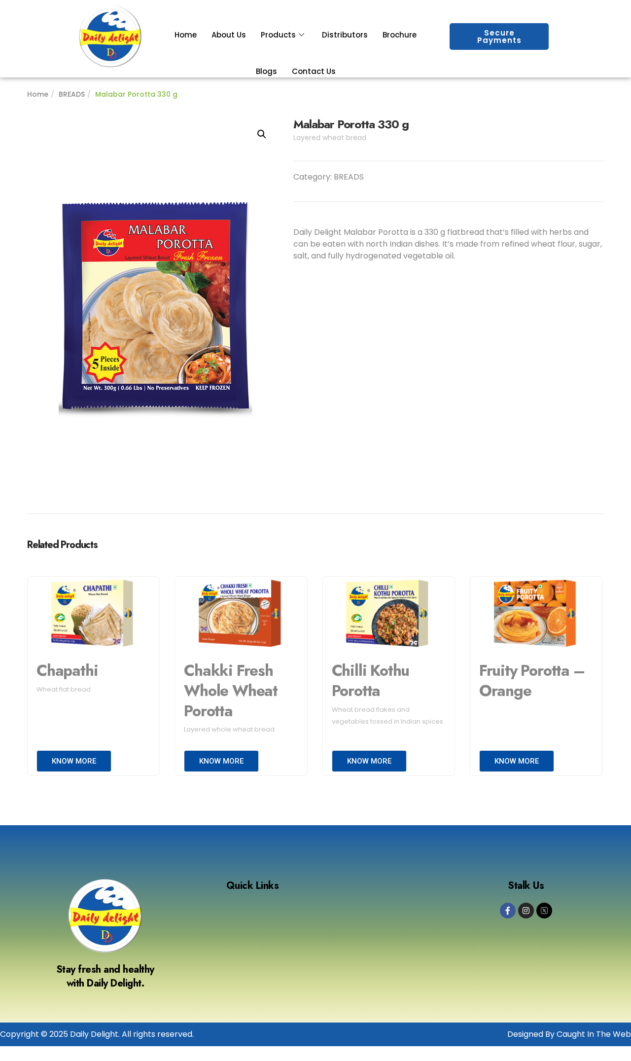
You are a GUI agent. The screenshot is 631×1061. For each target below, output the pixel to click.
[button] (262, 134)
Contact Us (314, 71)
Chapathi (67, 670)
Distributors (345, 35)
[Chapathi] (93, 614)
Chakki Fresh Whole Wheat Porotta (231, 690)
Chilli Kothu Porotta (371, 680)
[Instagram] (526, 910)
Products (278, 35)
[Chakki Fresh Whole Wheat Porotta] (240, 614)
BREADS (72, 94)
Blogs (266, 71)
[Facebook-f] (508, 910)
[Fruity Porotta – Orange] (536, 614)
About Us (228, 35)
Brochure (400, 35)
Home (186, 35)
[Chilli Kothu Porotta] (388, 614)
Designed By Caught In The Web (569, 1034)
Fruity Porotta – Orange (532, 680)
